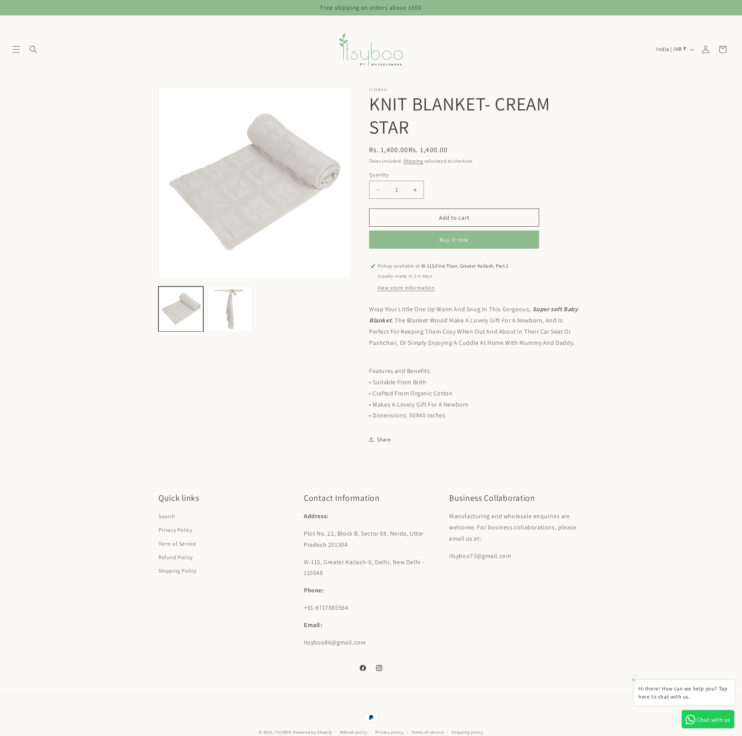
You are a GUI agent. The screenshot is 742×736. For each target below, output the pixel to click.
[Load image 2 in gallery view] (229, 309)
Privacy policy (389, 731)
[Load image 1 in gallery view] (180, 309)
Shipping (413, 161)
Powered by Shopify (313, 732)
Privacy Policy (175, 530)
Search (166, 516)
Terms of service (427, 731)
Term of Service (177, 543)
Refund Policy (175, 557)
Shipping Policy (177, 570)
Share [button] (384, 439)
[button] (16, 49)
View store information (406, 287)
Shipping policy (467, 731)
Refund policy (354, 731)
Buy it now (454, 239)
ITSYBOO (283, 732)
